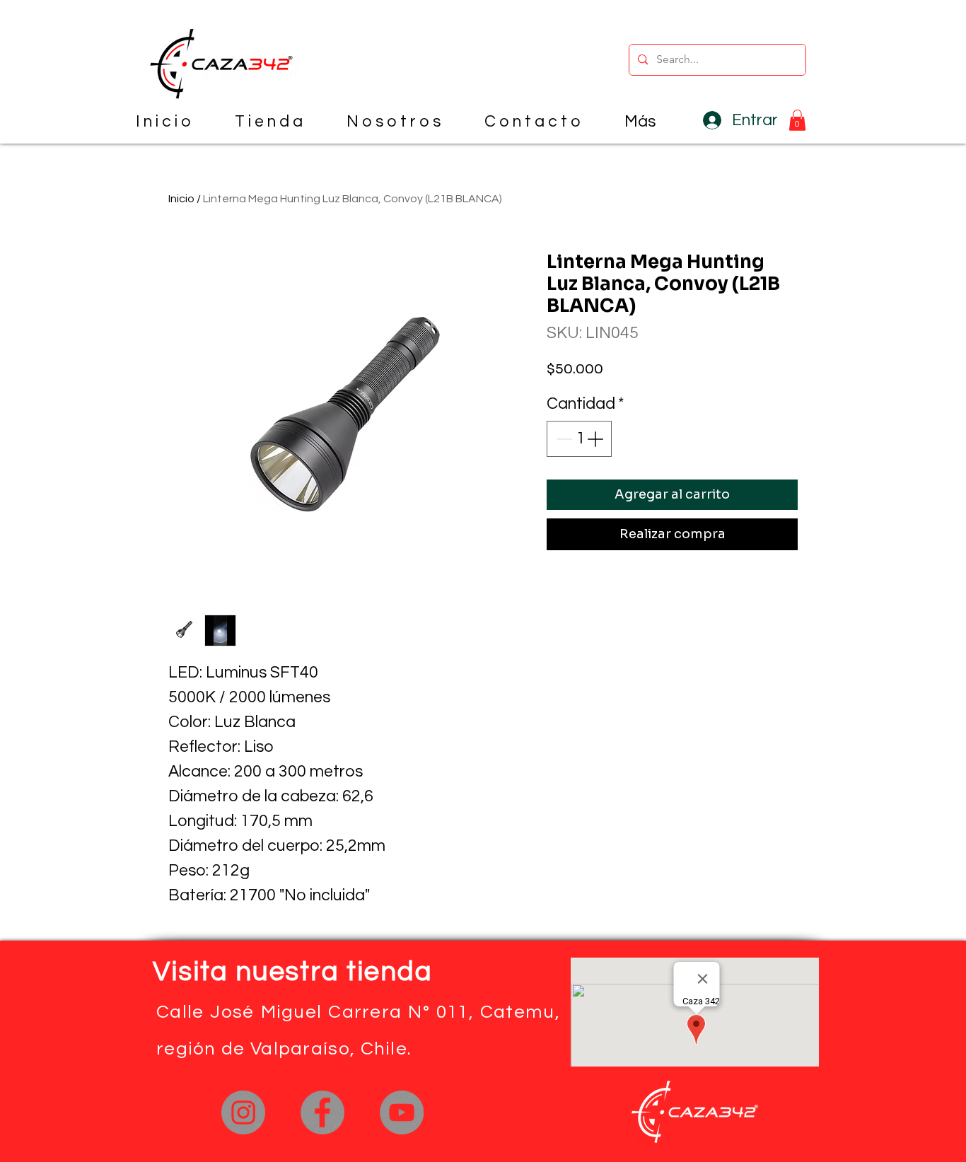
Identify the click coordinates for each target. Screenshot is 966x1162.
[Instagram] (243, 1112)
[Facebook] (322, 1112)
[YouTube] (402, 1112)
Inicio (181, 198)
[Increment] (596, 439)
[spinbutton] (579, 439)
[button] (797, 120)
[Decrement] (562, 439)
